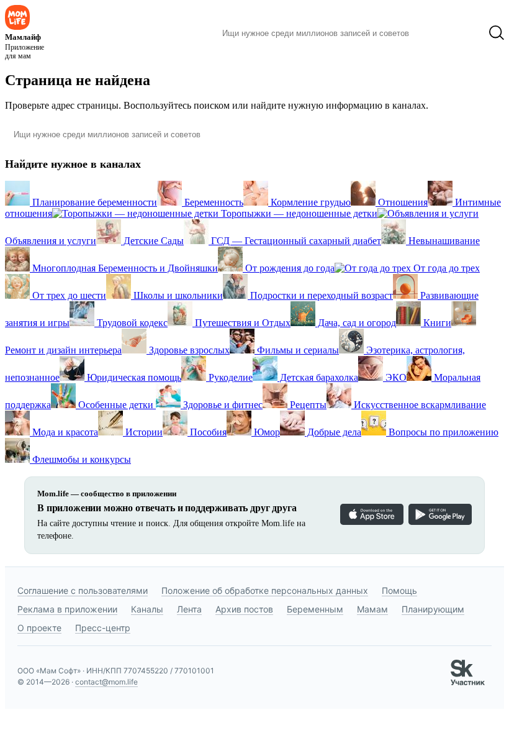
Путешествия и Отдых (241, 322)
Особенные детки (116, 404)
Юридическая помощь (132, 377)
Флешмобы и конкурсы (80, 459)
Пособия (207, 432)
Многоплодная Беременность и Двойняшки (124, 268)
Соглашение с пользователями (82, 590)
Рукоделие (229, 377)
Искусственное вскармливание (418, 404)
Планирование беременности (93, 202)
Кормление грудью (309, 202)
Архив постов (244, 609)
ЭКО (395, 377)
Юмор (265, 432)
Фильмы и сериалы (296, 350)
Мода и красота (64, 432)
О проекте (39, 627)
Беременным (315, 609)
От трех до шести (68, 295)
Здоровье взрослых (188, 350)
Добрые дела (333, 432)
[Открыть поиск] (496, 32)
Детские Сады (152, 240)
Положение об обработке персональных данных (264, 590)
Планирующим (433, 609)
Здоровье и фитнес (222, 404)
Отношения (402, 202)
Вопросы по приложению (442, 432)
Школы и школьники (177, 295)
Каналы (147, 609)
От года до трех (445, 268)
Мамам (372, 609)
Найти (437, 33)
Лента (189, 609)
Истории (143, 432)
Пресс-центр (102, 627)
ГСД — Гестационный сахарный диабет (295, 240)
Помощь (399, 590)
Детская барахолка (317, 377)
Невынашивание (443, 240)
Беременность (212, 202)
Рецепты (307, 404)
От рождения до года (289, 268)
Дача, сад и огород (355, 322)
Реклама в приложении (67, 609)
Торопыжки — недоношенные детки (297, 213)
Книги (436, 322)
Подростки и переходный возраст (320, 295)
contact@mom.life (106, 681)
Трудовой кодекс (131, 322)
